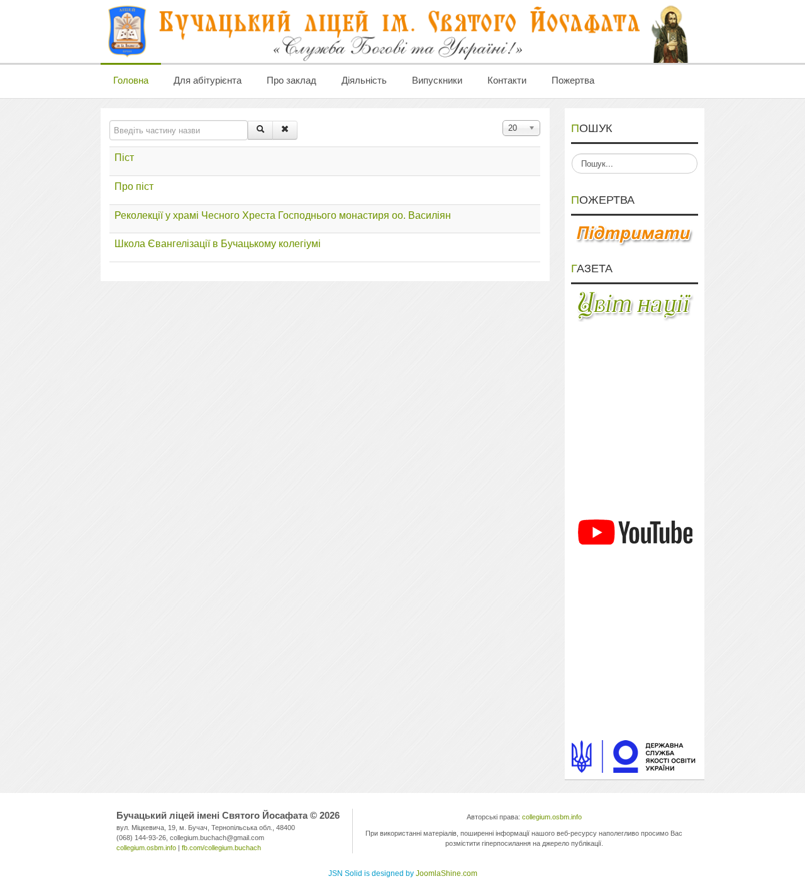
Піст (124, 157)
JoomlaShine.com (446, 873)
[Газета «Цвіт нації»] (634, 305)
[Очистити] (284, 130)
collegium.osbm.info (146, 847)
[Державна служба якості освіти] (634, 755)
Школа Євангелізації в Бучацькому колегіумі (217, 243)
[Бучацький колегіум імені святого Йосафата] (399, 31)
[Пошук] (260, 130)
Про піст (133, 186)
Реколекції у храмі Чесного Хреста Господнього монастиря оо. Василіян (282, 215)
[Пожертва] (634, 234)
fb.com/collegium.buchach (221, 847)
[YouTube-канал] (634, 532)
